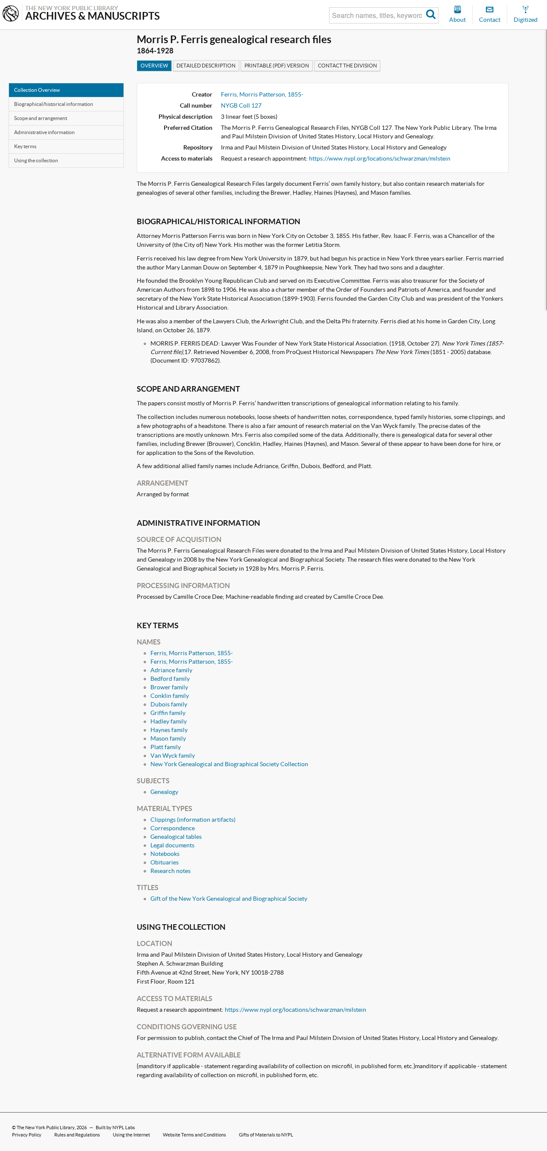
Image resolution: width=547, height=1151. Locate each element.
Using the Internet (131, 1134)
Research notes (170, 870)
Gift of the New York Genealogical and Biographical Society (228, 898)
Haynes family (169, 729)
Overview (154, 65)
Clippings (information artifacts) (192, 819)
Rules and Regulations (77, 1134)
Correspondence (172, 828)
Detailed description (205, 65)
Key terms (25, 146)
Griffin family (167, 712)
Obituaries (164, 862)
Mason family (168, 738)
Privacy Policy (26, 1134)
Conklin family (169, 695)
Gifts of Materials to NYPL (266, 1134)
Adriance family (171, 670)
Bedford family (170, 678)
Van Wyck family (172, 755)
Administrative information (44, 132)
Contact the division (347, 65)
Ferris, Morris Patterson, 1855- (262, 94)
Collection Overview (37, 90)
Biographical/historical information (53, 104)
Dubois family (168, 704)
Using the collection (36, 160)
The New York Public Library (46, 1127)
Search (430, 15)
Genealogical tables (176, 836)
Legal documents (172, 845)
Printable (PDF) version (276, 65)
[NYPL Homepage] (11, 14)
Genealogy (164, 791)
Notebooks (164, 853)
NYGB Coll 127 (241, 105)
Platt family (165, 747)
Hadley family (168, 721)
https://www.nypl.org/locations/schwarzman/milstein (379, 158)
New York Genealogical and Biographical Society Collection (229, 764)
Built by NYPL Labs (115, 1127)
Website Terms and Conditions (194, 1134)
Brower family (169, 687)
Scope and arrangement (40, 118)
